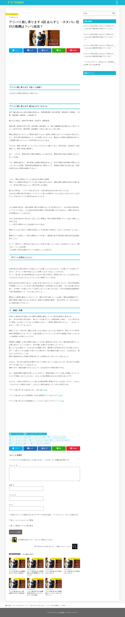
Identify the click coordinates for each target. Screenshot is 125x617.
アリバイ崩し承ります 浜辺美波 (40, 440)
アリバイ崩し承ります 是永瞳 (58, 437)
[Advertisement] (44, 67)
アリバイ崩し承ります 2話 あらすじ (36, 434)
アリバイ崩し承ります (12, 14)
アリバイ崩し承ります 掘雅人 (38, 437)
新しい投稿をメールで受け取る (22, 525)
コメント (13, 465)
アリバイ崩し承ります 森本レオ (19, 440)
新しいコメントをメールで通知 (22, 520)
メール (12, 495)
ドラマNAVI (15, 2)
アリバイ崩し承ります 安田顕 (19, 437)
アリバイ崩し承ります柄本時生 (41, 443)
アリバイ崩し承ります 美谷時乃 (60, 440)
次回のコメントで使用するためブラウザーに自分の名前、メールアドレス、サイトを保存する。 (45, 515)
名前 (11, 485)
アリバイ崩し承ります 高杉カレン (20, 443)
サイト (11, 505)
